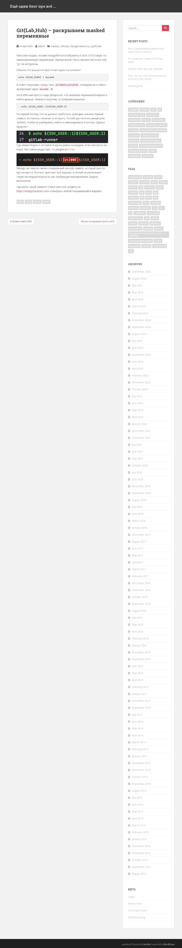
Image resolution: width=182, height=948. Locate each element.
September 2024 (141, 327)
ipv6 (148, 192)
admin (41, 46)
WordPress (169, 944)
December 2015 (141, 652)
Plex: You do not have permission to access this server (147, 77)
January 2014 (139, 756)
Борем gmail (135, 85)
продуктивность (80, 46)
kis (142, 197)
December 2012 (141, 846)
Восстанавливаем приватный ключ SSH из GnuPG (146, 50)
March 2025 (139, 306)
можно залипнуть (150, 140)
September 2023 (141, 354)
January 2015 (139, 693)
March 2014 (139, 742)
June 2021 (137, 451)
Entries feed (135, 903)
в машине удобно (156, 125)
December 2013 (141, 763)
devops (65, 46)
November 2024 (141, 320)
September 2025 (141, 271)
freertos (149, 187)
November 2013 (141, 770)
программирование (151, 145)
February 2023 (140, 375)
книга (158, 240)
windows (155, 223)
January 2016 (139, 645)
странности (159, 245)
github (37, 201)
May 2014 (137, 728)
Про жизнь (158, 119)
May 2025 (137, 292)
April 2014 (137, 735)
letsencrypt (134, 202)
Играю (146, 119)
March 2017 (139, 569)
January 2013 (139, 839)
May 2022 (137, 410)
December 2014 (141, 700)
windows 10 (135, 228)
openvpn (145, 207)
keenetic (133, 197)
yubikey (148, 228)
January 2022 (139, 424)
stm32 (155, 218)
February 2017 (140, 576)
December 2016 (141, 583)
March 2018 (139, 520)
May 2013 (137, 811)
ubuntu (132, 223)
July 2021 (137, 444)
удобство (96, 46)
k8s (155, 192)
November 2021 (141, 437)
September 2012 (141, 866)
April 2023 (137, 368)
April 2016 (137, 631)
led (155, 197)
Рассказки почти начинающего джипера (145, 234)
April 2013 (137, 818)
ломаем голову (150, 135)
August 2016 (139, 610)
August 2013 (139, 790)
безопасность (136, 125)
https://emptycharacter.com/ (33, 191)
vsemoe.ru (152, 114)
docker (132, 187)
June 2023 (137, 361)
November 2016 (141, 590)
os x (162, 207)
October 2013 (140, 777)
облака (133, 145)
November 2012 (141, 853)
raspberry (140, 213)
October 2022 (140, 389)
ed (141, 187)
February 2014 (140, 749)
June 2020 (137, 479)
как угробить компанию (153, 130)
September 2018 (141, 493)
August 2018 (139, 500)
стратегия (134, 155)
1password (135, 177)
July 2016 (137, 617)
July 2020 (137, 472)
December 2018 (141, 486)
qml (153, 109)
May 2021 (137, 458)
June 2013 (137, 804)
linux (146, 202)
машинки (134, 245)
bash (20, 201)
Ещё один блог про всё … (33, 6)
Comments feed (137, 910)
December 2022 (141, 382)
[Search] (165, 28)
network (133, 207)
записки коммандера (140, 240)
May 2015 (137, 673)
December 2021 (141, 430)
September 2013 (141, 783)
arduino (133, 182)
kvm (149, 197)
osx (154, 207)
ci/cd (28, 201)
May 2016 (137, 624)
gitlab (46, 201)
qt (160, 109)
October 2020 (140, 465)
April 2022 (137, 417)
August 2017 (139, 541)
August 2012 (139, 873)
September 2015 (141, 659)
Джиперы (134, 119)
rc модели (153, 213)
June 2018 (137, 514)
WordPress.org (136, 917)
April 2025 (137, 299)
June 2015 (137, 666)
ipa (141, 192)
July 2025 (137, 285)
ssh (146, 218)
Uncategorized (136, 114)
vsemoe (144, 223)
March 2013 (139, 825)
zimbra (158, 228)
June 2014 (137, 721)
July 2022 (137, 396)
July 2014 (137, 714)
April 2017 (137, 562)
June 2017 (137, 548)
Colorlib (146, 944)
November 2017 (141, 534)
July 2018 (137, 507)
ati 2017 (144, 182)
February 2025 (140, 313)
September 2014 (141, 707)
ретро (152, 150)
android (148, 177)
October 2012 (140, 860)
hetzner (133, 192)
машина (133, 140)
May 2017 (137, 555)
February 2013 (140, 832)
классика (134, 135)
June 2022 (137, 403)
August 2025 (139, 278)
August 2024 (139, 334)
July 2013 (137, 797)
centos (163, 182)
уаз (131, 251)
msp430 (155, 202)
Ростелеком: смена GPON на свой (145, 60)
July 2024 (137, 341)
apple (158, 177)
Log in (131, 896)
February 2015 (140, 687)
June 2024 (137, 347)
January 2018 (139, 527)
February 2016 (140, 638)
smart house (135, 218)
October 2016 (140, 597)
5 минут (55, 46)
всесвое (133, 130)
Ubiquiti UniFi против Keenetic (145, 68)
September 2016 (141, 603)
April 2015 (137, 680)
